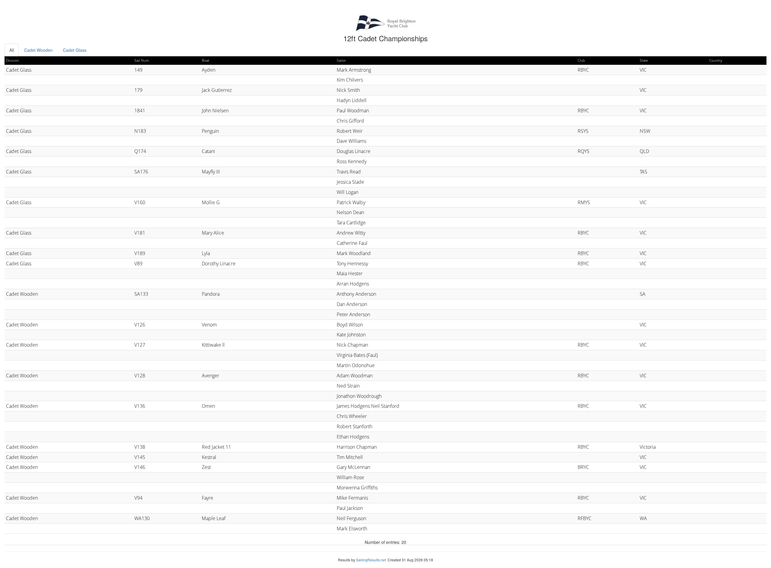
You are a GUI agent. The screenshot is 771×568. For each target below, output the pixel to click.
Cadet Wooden (38, 50)
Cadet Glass (74, 50)
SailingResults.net (371, 559)
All (11, 50)
